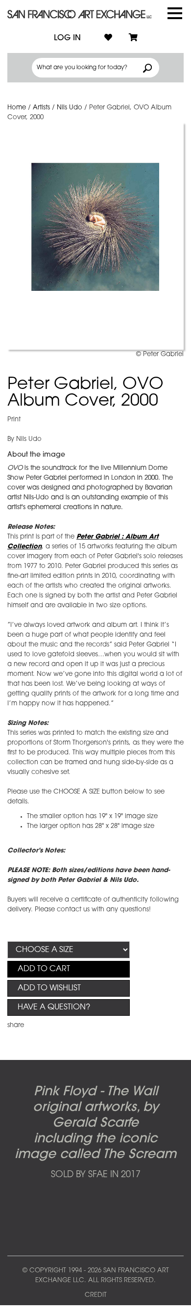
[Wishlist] (108, 38)
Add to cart (44, 969)
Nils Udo (69, 107)
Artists (41, 107)
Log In (67, 38)
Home (16, 107)
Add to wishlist (49, 988)
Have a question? (54, 1007)
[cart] (133, 38)
